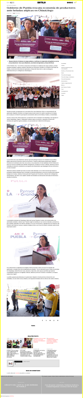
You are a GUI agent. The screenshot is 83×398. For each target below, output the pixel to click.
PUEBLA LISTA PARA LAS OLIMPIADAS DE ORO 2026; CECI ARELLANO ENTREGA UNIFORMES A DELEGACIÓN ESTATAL (13, 354)
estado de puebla (52, 328)
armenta (36, 328)
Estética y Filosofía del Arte (67, 71)
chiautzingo (43, 328)
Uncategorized (64, 91)
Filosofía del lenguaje (66, 75)
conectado (17, 373)
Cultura (62, 65)
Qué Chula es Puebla (11, 5)
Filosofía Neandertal (65, 79)
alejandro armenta (14, 328)
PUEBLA (42, 331)
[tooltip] (67, 2)
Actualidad (63, 63)
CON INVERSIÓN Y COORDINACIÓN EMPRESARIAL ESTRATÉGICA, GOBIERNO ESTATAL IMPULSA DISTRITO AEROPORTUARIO (52, 354)
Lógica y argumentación (66, 83)
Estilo (62, 73)
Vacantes (63, 93)
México (63, 85)
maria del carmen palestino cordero (30, 331)
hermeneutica (64, 81)
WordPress (12, 396)
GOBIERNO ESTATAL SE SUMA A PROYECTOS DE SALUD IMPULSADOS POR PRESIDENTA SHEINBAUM (39, 353)
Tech (62, 89)
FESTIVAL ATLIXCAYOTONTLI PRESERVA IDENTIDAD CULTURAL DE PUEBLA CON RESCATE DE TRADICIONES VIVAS (26, 353)
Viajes (62, 95)
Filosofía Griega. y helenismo (67, 77)
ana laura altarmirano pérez (26, 328)
